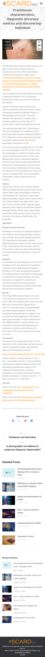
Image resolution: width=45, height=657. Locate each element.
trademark (15, 646)
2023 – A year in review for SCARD (28, 511)
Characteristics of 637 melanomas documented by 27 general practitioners (21, 390)
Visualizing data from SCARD (29, 523)
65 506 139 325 (13, 650)
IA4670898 (18, 653)
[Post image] (8, 472)
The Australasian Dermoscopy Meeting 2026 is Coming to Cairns (29, 472)
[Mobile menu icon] (41, 3)
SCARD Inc (8, 48)
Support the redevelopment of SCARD (29, 498)
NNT (27, 140)
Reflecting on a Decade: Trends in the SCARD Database (29, 484)
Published (7, 42)
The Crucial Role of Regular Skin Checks (25, 607)
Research (7, 45)
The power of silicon (25, 536)
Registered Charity (30, 650)
